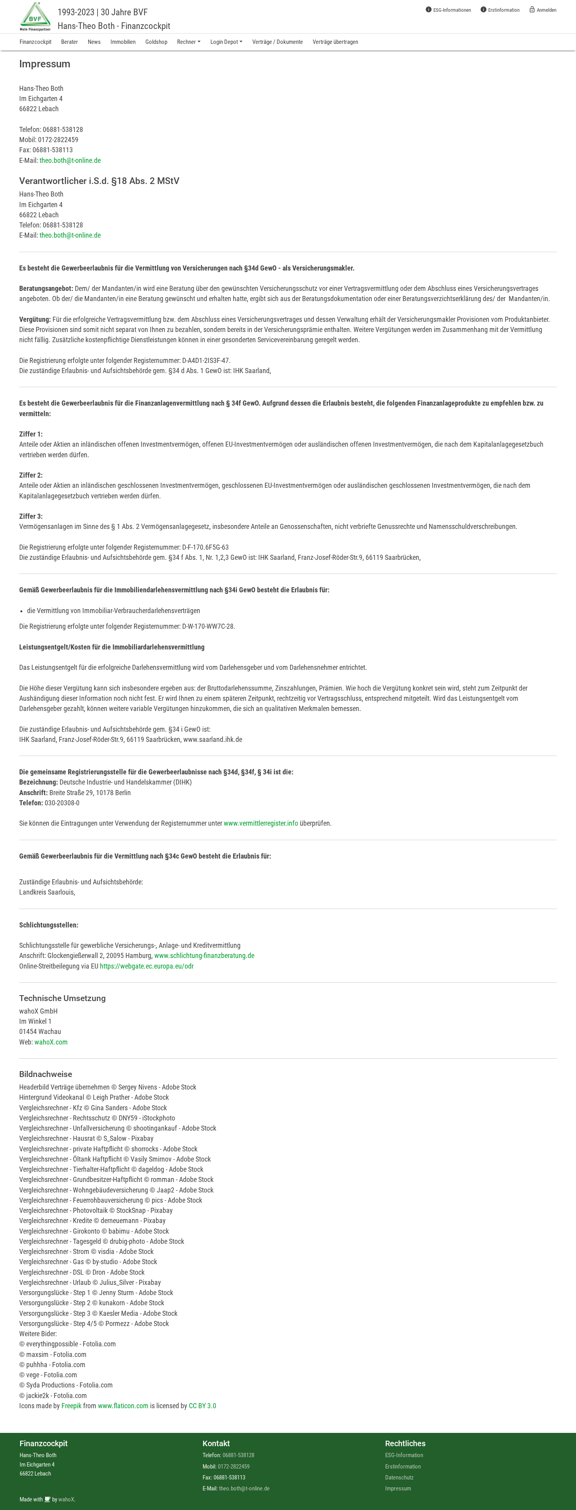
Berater (69, 41)
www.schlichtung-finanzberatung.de (204, 956)
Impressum (398, 1488)
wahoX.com (51, 1042)
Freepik (72, 1406)
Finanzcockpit (35, 41)
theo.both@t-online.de (70, 160)
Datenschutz (399, 1477)
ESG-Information (404, 1455)
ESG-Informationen (448, 9)
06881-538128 (238, 1455)
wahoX (66, 1499)
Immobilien (123, 41)
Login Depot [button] (224, 41)
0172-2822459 (234, 1466)
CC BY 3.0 (202, 1406)
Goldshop (156, 41)
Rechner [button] (186, 41)
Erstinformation (500, 9)
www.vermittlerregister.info (261, 823)
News (94, 41)
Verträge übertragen (335, 41)
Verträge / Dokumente (277, 41)
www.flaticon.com (123, 1406)
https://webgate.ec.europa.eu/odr (147, 966)
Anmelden (542, 9)
